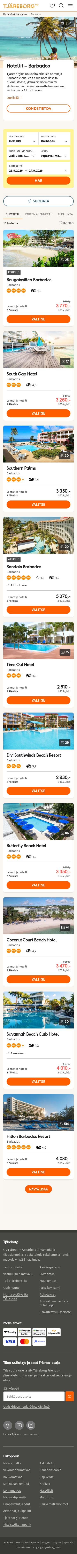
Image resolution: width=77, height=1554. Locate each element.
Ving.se (45, 1542)
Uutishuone (11, 1287)
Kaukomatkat (12, 1477)
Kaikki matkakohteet (54, 1504)
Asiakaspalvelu (50, 1267)
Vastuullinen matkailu (18, 1274)
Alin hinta (65, 214)
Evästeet (8, 1542)
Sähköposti (11, 1388)
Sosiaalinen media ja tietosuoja (54, 1303)
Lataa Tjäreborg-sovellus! (21, 1434)
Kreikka (45, 1484)
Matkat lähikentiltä (16, 1484)
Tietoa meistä (12, 1267)
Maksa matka (12, 1463)
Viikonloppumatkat (16, 1470)
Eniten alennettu (39, 214)
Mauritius (46, 1497)
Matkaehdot (48, 1281)
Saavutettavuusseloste (55, 1312)
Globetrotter (23, 1547)
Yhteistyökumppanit (17, 1524)
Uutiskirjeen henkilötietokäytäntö (26, 1406)
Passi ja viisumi (50, 1287)
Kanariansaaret (50, 1470)
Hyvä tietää (47, 1274)
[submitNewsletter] (70, 1396)
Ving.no (57, 1542)
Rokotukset (47, 1294)
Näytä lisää (38, 1189)
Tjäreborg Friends (15, 1518)
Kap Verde (47, 1477)
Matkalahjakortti (14, 1497)
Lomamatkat (12, 1490)
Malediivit (46, 1490)
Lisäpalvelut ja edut (16, 1504)
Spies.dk (68, 1542)
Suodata (41, 201)
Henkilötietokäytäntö (27, 1542)
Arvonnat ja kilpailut (17, 1511)
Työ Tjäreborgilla (15, 1281)
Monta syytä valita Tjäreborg (15, 1296)
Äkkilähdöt (47, 1463)
